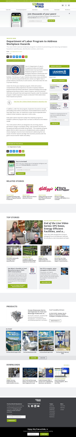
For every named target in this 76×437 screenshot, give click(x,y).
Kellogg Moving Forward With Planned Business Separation (45, 198)
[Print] (8, 57)
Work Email (19, 167)
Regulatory (9, 256)
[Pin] (23, 57)
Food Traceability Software (56, 310)
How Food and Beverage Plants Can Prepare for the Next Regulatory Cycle (30, 382)
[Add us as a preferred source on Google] (26, 57)
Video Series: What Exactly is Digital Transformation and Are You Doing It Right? (61, 260)
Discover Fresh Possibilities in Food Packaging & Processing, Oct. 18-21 (55, 106)
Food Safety (58, 256)
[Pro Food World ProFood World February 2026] (62, 341)
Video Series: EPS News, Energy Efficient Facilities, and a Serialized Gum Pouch (56, 227)
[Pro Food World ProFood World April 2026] (46, 341)
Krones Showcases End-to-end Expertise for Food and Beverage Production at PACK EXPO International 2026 (37, 311)
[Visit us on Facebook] (32, 406)
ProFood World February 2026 (62, 353)
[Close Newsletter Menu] (69, 13)
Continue (44, 434)
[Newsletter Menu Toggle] (63, 5)
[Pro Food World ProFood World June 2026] (29, 341)
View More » (67, 365)
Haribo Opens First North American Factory (29, 197)
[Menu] (69, 5)
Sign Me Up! (51, 20)
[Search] (66, 5)
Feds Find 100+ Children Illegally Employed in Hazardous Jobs (30, 101)
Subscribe (33, 358)
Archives (42, 358)
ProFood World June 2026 (29, 352)
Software (41, 256)
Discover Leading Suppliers (54, 87)
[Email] (11, 57)
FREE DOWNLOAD (46, 282)
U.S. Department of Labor (16, 51)
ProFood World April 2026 (46, 352)
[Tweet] (20, 57)
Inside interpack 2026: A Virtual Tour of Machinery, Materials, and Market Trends (46, 382)
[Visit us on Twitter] (29, 406)
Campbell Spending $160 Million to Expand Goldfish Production (14, 198)
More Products (55, 320)
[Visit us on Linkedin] (35, 406)
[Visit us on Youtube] (38, 406)
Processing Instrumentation (46, 378)
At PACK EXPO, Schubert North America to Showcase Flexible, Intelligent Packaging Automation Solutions (58, 315)
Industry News (11, 38)
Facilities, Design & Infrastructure (52, 220)
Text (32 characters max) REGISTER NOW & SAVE (17, 286)
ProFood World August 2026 (13, 352)
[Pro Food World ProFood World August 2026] (13, 341)
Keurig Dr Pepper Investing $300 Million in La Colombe (62, 198)
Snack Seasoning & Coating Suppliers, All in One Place (61, 382)
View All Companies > (59, 80)
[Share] (14, 57)
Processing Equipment (60, 378)
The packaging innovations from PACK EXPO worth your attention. (54, 97)
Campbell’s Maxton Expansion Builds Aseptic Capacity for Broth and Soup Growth (29, 260)
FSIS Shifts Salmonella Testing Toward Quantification (13, 260)
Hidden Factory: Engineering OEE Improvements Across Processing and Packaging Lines (46, 260)
